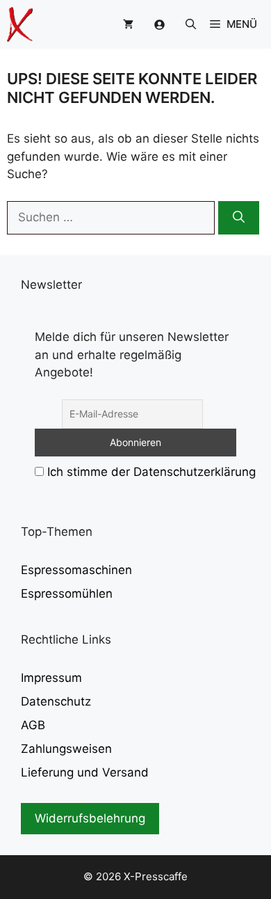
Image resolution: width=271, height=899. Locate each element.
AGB (33, 725)
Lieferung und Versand (85, 772)
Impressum (51, 678)
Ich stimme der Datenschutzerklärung (151, 472)
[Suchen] (238, 217)
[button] (191, 24)
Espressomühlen (67, 593)
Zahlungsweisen (66, 749)
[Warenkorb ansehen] (128, 24)
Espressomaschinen (76, 570)
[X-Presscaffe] (20, 24)
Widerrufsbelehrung (90, 818)
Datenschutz (56, 701)
